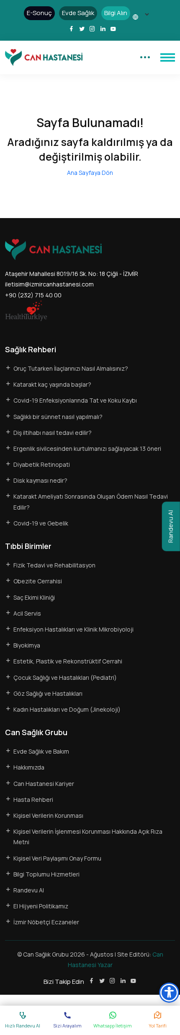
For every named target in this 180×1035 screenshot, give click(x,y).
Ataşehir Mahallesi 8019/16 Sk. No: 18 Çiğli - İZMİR (71, 274)
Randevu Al (170, 526)
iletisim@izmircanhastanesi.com (49, 284)
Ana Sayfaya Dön (90, 173)
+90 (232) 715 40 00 (33, 295)
